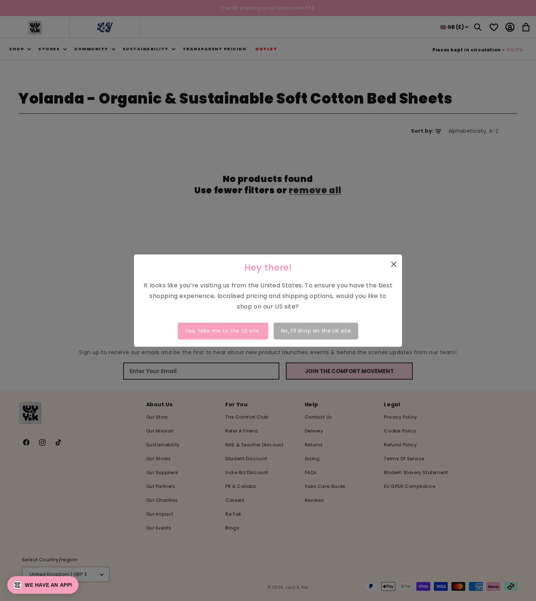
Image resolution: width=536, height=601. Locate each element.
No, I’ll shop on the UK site (316, 330)
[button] (42, 585)
